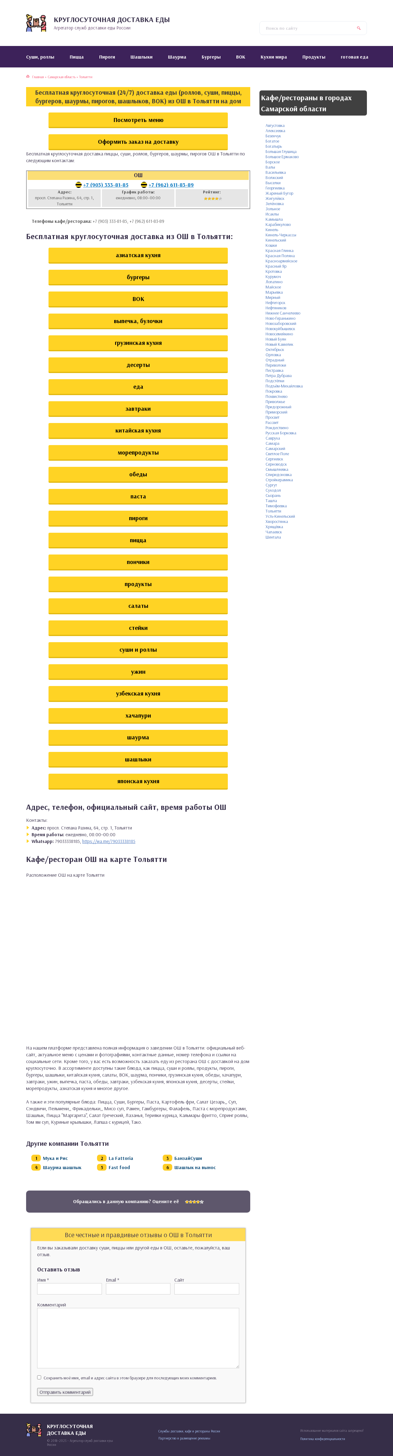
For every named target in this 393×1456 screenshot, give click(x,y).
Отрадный (275, 360)
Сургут (271, 485)
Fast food (119, 1167)
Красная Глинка (280, 250)
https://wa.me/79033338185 (108, 841)
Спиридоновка (279, 474)
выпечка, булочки (138, 321)
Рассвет (272, 422)
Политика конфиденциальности (322, 1439)
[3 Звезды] (213, 198)
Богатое (272, 141)
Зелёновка (275, 203)
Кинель (272, 229)
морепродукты (138, 452)
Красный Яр (276, 266)
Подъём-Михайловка (284, 386)
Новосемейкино (279, 334)
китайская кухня (138, 430)
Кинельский (276, 240)
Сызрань (273, 495)
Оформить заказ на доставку (138, 141)
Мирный (273, 297)
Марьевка (274, 292)
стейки (138, 627)
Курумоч (273, 276)
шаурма (138, 737)
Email (112, 1280)
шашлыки (138, 759)
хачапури (138, 715)
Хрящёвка (274, 526)
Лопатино (274, 281)
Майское (273, 287)
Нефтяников (276, 308)
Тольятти (273, 511)
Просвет (272, 417)
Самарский (275, 448)
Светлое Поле (277, 453)
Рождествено (277, 427)
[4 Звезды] (217, 198)
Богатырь (274, 146)
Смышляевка (277, 469)
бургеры (138, 277)
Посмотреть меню (138, 120)
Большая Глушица (281, 151)
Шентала (273, 537)
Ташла (271, 500)
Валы (270, 167)
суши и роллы (138, 649)
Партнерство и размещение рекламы (184, 1438)
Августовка (275, 125)
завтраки (138, 408)
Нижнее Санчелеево (283, 313)
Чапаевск (274, 532)
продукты (138, 584)
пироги (138, 518)
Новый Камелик (279, 344)
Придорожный (278, 407)
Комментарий (51, 1305)
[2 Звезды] (209, 198)
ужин (138, 671)
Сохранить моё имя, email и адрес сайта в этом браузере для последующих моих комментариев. (130, 1378)
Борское (273, 162)
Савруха (273, 438)
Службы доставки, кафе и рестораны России (189, 1431)
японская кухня (138, 781)
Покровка (274, 391)
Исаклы (272, 214)
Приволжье (275, 401)
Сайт (179, 1280)
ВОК (138, 299)
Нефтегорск (275, 302)
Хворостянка (277, 521)
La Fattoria (121, 1158)
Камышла (274, 219)
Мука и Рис (55, 1158)
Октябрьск (275, 349)
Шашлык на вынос (195, 1167)
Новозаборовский (281, 323)
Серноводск (276, 464)
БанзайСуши (188, 1158)
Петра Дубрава (279, 375)
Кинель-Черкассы (281, 235)
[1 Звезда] (206, 198)
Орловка (273, 354)
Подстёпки (275, 380)
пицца (138, 540)
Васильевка (276, 172)
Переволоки (276, 365)
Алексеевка (275, 130)
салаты (138, 605)
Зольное (273, 209)
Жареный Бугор (279, 193)
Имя (43, 1280)
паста (138, 496)
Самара (272, 443)
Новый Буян (276, 339)
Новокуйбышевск (280, 328)
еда (138, 386)
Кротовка (274, 271)
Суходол (273, 490)
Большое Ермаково (282, 156)
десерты (138, 364)
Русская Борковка (281, 433)
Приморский (276, 412)
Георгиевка (275, 188)
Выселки (273, 182)
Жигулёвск (275, 198)
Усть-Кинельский (280, 516)
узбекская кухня (138, 693)
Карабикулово (278, 224)
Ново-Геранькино (280, 318)
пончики (138, 562)
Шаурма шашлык (62, 1167)
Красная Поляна (280, 255)
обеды (138, 474)
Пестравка (274, 370)
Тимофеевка (276, 506)
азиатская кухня (138, 255)
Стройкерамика (279, 479)
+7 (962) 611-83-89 (171, 184)
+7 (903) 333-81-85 (105, 184)
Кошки (271, 245)
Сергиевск (274, 459)
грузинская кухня (138, 342)
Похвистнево (276, 396)
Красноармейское (281, 261)
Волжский (274, 177)
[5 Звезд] (220, 198)
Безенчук (273, 136)
